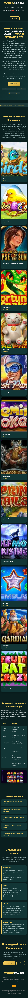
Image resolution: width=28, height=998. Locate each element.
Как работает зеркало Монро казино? (12, 802)
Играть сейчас (14, 83)
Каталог (14, 14)
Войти (20, 963)
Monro (14, 3)
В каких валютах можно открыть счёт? (13, 818)
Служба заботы (9, 7)
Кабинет (14, 18)
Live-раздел (19, 7)
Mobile (23, 10)
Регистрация (9, 963)
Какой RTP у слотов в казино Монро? (12, 826)
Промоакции (8, 10)
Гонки (17, 10)
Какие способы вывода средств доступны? (13, 810)
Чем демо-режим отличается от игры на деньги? (13, 834)
